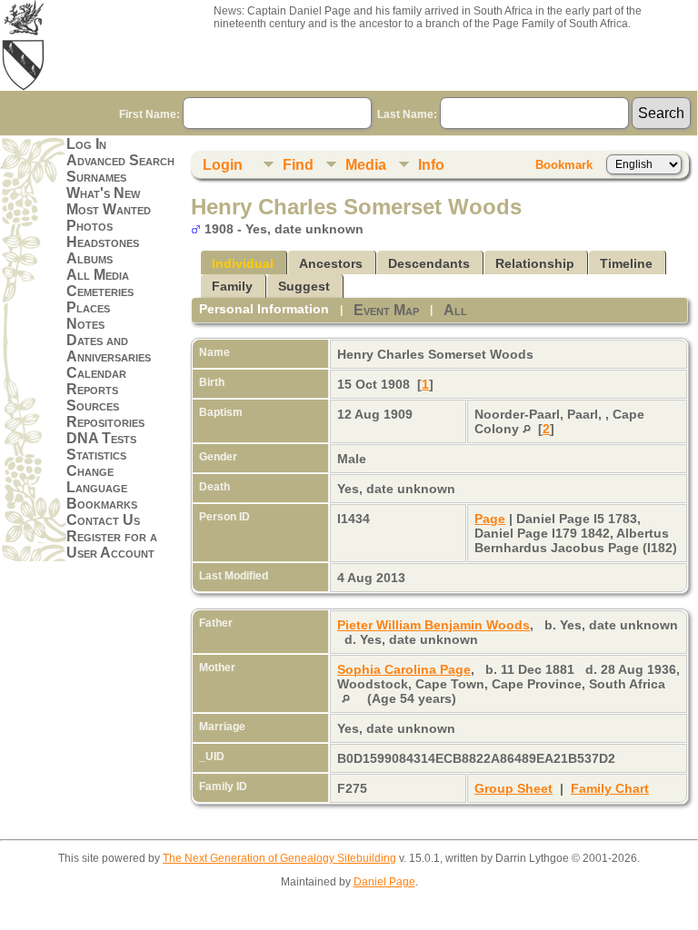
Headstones (102, 242)
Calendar (96, 373)
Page (489, 518)
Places (88, 307)
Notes (85, 323)
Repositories (105, 422)
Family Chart (610, 788)
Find (298, 165)
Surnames (96, 176)
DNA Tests (101, 438)
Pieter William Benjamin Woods (433, 625)
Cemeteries (100, 291)
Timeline (626, 263)
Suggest (304, 286)
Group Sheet (513, 788)
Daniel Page (384, 882)
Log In (86, 144)
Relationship (534, 263)
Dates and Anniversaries (108, 348)
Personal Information (264, 309)
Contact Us (103, 520)
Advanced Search (120, 160)
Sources (92, 405)
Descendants (429, 263)
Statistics (96, 454)
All (455, 310)
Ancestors (331, 263)
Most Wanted (108, 209)
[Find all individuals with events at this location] (527, 428)
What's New (103, 193)
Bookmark (564, 165)
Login (223, 165)
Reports (92, 389)
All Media (97, 274)
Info (431, 165)
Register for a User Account (111, 544)
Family (232, 286)
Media (365, 165)
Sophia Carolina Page (404, 669)
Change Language (96, 479)
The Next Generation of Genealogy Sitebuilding (279, 858)
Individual (243, 263)
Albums (89, 258)
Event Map (386, 310)
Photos (89, 225)
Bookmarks (101, 503)
